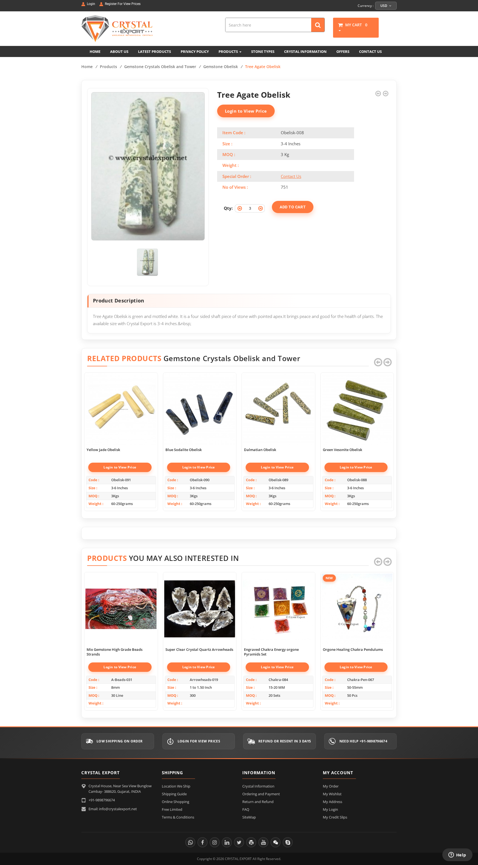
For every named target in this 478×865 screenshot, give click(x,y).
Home (87, 66)
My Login (330, 809)
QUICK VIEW (121, 403)
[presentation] (378, 362)
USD (384, 5)
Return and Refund (258, 801)
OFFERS (342, 51)
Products (108, 66)
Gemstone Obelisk (220, 66)
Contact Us (291, 176)
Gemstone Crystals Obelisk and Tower (160, 66)
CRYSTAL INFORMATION (305, 51)
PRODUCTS (229, 51)
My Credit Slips (335, 817)
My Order (331, 786)
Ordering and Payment (261, 793)
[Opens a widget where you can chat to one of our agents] (457, 855)
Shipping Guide (174, 793)
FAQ (245, 809)
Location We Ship (176, 786)
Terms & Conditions (178, 817)
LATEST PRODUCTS (154, 51)
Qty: (228, 208)
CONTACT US (370, 51)
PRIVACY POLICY (195, 51)
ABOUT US (119, 51)
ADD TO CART (293, 207)
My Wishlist (332, 793)
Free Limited (172, 809)
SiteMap (249, 817)
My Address (332, 801)
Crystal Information (258, 786)
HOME (95, 51)
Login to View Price (246, 111)
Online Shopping (175, 801)
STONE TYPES (262, 51)
